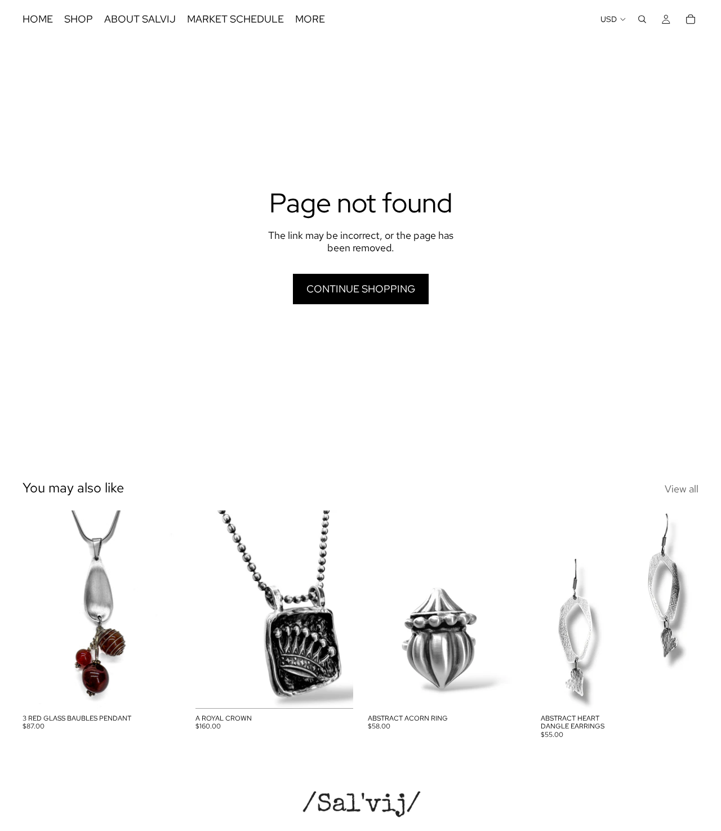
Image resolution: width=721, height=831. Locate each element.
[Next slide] (509, 609)
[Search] (642, 19)
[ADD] (163, 691)
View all (681, 489)
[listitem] (310, 19)
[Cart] (690, 19)
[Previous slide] (385, 609)
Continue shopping (360, 288)
